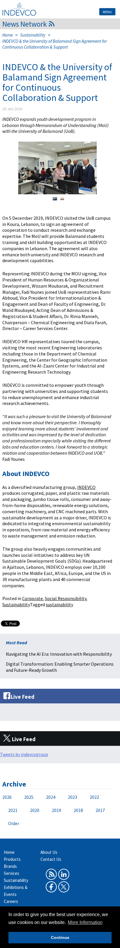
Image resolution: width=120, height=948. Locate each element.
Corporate (32, 598)
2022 (94, 797)
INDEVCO (86, 487)
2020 (34, 810)
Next (101, 168)
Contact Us (50, 859)
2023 (72, 797)
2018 (78, 810)
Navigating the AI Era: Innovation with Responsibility (59, 654)
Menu (107, 12)
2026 (7, 797)
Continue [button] (60, 937)
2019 (56, 810)
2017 (100, 810)
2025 (28, 797)
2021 (12, 810)
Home (7, 35)
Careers (11, 901)
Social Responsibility (65, 598)
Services (11, 873)
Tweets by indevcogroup (24, 754)
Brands (10, 866)
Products (12, 859)
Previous (14, 168)
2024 (50, 797)
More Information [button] (85, 922)
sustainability (59, 604)
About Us (48, 852)
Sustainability (32, 35)
